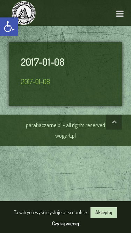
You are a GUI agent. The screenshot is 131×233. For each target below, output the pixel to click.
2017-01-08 (35, 81)
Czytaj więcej (65, 223)
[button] (9, 26)
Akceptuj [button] (103, 212)
